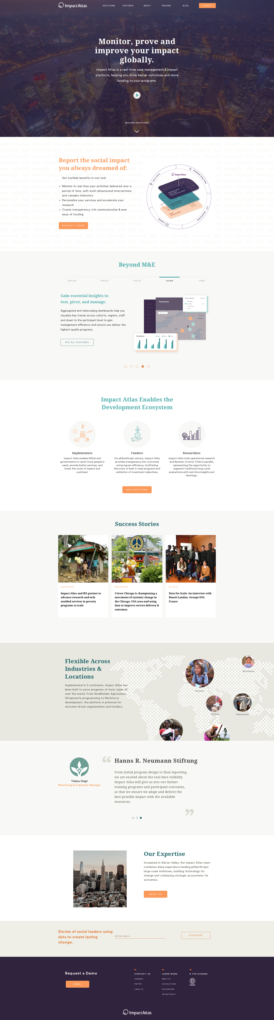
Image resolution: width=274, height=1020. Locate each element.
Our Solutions (137, 490)
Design (72, 281)
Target (104, 281)
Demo (77, 984)
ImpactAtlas (72, 5)
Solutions (109, 6)
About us (155, 894)
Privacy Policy (169, 994)
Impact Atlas (137, 1012)
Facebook (138, 979)
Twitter (137, 984)
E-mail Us (138, 989)
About (147, 6)
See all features (77, 342)
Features (128, 6)
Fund (202, 281)
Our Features (168, 989)
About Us (166, 979)
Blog (186, 6)
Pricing (166, 6)
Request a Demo (73, 226)
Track (137, 281)
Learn (169, 281)
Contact (207, 5)
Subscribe (196, 935)
